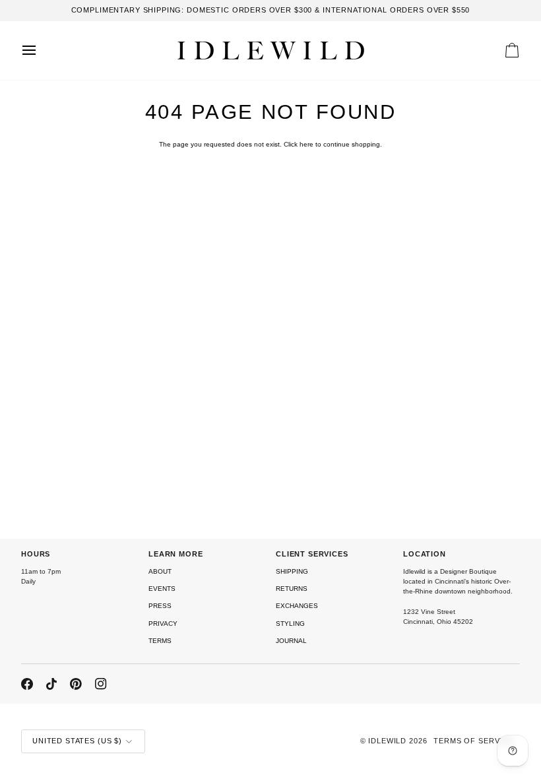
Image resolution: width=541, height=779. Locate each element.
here (306, 144)
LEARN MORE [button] (175, 554)
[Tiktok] (51, 684)
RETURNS (291, 588)
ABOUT (160, 571)
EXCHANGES (297, 605)
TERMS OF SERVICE (473, 741)
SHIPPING (292, 571)
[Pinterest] (76, 684)
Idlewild (387, 741)
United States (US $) (77, 741)
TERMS (160, 640)
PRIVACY (162, 623)
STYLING (290, 623)
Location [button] (424, 554)
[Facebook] (27, 684)
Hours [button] (35, 554)
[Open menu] (41, 50)
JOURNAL (291, 640)
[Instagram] (101, 684)
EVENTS (161, 588)
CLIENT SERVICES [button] (312, 554)
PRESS (160, 605)
